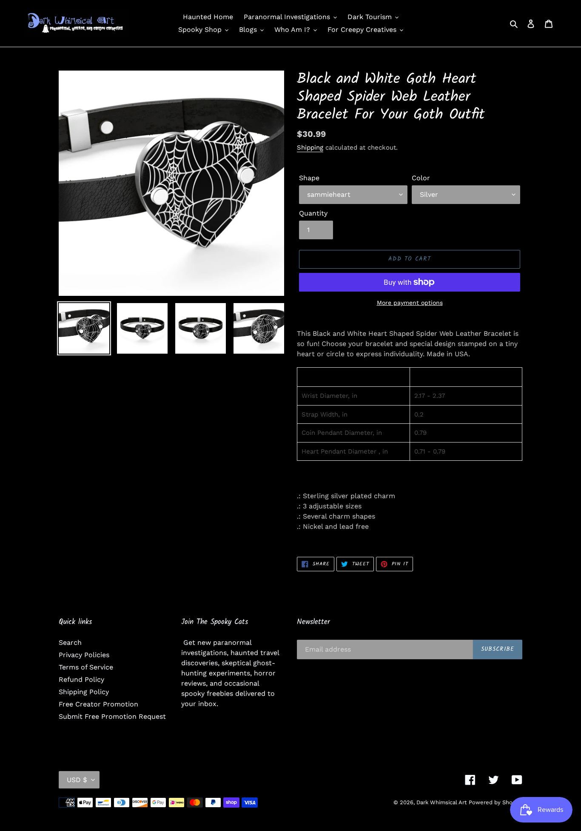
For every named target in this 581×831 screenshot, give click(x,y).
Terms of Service (86, 667)
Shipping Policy (84, 692)
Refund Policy (81, 679)
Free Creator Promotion (98, 704)
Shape (309, 178)
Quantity (313, 213)
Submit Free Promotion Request (112, 716)
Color (421, 178)
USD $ (77, 780)
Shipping (310, 147)
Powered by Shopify (495, 802)
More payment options (410, 302)
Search (70, 642)
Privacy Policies (84, 655)
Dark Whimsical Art (441, 802)
